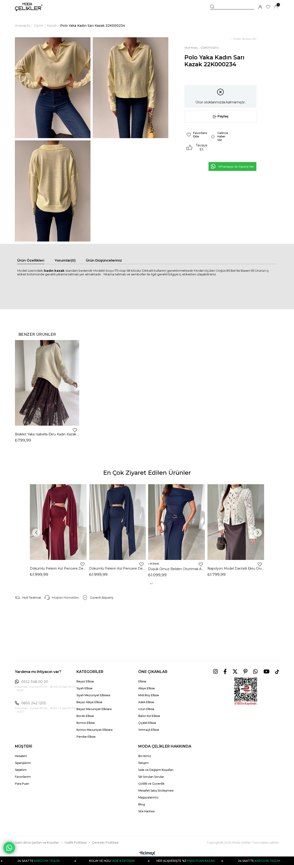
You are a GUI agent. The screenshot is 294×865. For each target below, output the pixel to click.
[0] (276, 7)
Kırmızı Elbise (85, 723)
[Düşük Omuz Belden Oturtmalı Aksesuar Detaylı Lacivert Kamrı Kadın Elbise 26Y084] (176, 522)
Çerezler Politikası (105, 842)
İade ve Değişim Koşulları (155, 770)
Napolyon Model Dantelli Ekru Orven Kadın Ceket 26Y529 (235, 568)
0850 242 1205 (33, 703)
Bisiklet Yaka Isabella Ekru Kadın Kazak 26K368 (47, 434)
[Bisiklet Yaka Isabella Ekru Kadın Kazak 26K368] (47, 383)
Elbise (142, 681)
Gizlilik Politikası (75, 842)
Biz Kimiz (144, 756)
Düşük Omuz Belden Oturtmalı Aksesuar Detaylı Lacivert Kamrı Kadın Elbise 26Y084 (176, 569)
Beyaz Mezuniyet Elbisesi (94, 709)
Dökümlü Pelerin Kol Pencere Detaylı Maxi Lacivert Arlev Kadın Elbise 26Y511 (117, 568)
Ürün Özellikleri (30, 260)
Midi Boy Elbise (148, 695)
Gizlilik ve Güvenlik (151, 783)
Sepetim (21, 770)
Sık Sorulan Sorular (151, 776)
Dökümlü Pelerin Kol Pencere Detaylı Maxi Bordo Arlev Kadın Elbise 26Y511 (58, 568)
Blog (141, 804)
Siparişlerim (23, 763)
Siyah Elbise (84, 688)
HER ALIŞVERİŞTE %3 (164, 860)
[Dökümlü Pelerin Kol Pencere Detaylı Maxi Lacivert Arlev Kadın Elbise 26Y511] (117, 522)
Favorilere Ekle (75, 430)
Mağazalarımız (148, 797)
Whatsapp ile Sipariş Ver (236, 166)
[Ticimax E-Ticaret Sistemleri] (147, 853)
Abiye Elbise (146, 688)
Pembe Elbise (86, 736)
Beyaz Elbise (85, 681)
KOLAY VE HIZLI (90, 860)
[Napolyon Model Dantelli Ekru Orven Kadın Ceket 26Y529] (235, 522)
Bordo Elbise (85, 716)
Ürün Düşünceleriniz (104, 260)
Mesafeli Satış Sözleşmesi (155, 790)
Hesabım (21, 756)
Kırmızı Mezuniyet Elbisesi (94, 729)
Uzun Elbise (146, 709)
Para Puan (22, 783)
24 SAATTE (237, 860)
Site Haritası (146, 811)
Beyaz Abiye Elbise (89, 702)
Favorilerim (23, 776)
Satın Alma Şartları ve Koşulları (37, 842)
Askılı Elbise (146, 702)
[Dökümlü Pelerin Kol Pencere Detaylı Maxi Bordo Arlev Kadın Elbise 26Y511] (58, 522)
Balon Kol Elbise (149, 716)
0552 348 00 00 (34, 682)
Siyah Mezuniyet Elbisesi (93, 695)
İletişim (143, 763)
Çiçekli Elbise (147, 723)
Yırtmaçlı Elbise (148, 729)
